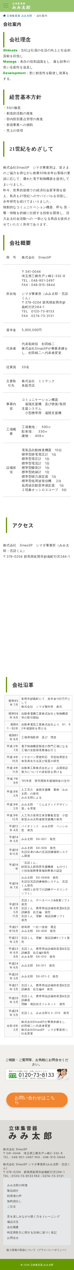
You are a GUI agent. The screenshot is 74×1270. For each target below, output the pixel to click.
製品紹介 (13, 1190)
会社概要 (13, 1227)
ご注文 (11, 1206)
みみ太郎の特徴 (17, 1185)
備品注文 (13, 1221)
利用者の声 (14, 1195)
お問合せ (13, 1237)
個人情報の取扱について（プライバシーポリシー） (37, 1249)
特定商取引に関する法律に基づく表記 (32, 1232)
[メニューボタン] (5, 6)
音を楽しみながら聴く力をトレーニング (33, 1216)
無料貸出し (14, 1201)
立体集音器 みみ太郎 (41, 1264)
